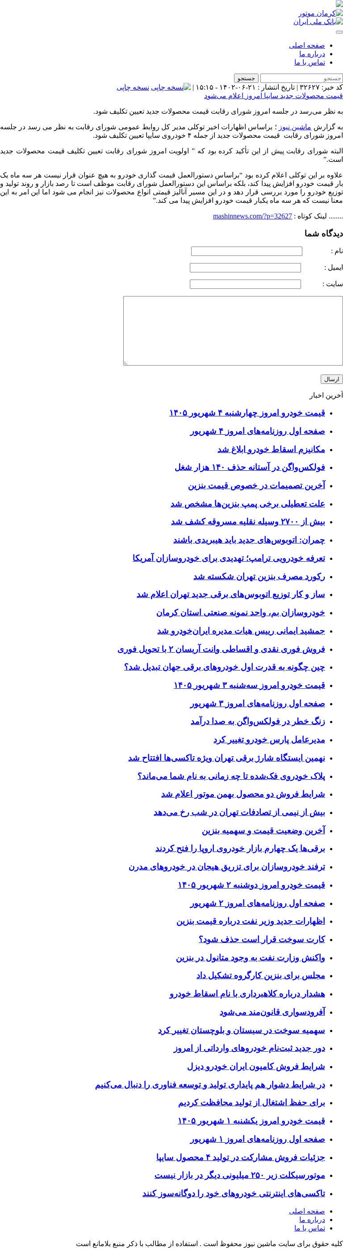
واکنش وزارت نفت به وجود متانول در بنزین (250, 957)
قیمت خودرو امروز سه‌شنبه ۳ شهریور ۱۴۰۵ (249, 685)
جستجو (246, 78)
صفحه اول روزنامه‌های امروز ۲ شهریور (257, 903)
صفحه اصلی (307, 45)
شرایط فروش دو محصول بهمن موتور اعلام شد (243, 793)
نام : (323, 251)
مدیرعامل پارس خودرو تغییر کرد (269, 739)
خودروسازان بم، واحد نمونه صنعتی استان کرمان (240, 612)
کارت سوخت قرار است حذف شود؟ (262, 939)
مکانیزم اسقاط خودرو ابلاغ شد (271, 449)
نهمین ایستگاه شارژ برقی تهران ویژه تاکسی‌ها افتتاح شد (226, 757)
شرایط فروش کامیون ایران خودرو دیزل (256, 1066)
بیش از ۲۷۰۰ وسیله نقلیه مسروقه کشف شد (248, 521)
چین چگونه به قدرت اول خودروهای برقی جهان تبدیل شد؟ (224, 666)
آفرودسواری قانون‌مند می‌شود (272, 1011)
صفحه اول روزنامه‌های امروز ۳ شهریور (257, 703)
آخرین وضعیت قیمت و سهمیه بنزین (263, 830)
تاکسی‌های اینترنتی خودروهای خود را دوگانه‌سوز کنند (233, 1193)
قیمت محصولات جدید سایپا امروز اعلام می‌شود (273, 95)
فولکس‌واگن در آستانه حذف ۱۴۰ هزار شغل (250, 467)
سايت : (323, 284)
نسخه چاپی (133, 87)
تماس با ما (309, 62)
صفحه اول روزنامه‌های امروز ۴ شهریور (257, 431)
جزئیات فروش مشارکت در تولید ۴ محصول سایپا (240, 1157)
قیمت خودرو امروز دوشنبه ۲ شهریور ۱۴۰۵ (251, 884)
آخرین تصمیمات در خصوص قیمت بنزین (256, 485)
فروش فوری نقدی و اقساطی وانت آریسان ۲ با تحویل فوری (221, 649)
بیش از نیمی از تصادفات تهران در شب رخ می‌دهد (239, 812)
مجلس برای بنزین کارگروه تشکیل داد (261, 975)
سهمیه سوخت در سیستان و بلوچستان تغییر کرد (241, 1030)
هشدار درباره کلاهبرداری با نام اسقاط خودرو (247, 993)
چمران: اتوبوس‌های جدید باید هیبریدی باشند (249, 539)
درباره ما (312, 54)
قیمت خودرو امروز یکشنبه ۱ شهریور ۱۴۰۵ (251, 1120)
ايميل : (323, 267)
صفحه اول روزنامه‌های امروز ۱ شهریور (257, 1139)
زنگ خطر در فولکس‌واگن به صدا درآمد (258, 721)
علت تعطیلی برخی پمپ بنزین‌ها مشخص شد (248, 503)
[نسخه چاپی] (171, 87)
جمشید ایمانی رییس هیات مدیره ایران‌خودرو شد (241, 630)
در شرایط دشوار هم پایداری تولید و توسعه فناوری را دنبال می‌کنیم (210, 1084)
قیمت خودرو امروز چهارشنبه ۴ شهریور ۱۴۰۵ (247, 412)
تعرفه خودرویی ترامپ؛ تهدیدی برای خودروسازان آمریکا (229, 558)
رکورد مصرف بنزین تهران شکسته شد (259, 576)
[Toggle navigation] (339, 32)
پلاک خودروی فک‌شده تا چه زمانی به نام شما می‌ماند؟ (231, 776)
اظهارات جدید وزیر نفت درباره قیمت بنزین (250, 921)
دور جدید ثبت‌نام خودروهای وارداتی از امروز (249, 1048)
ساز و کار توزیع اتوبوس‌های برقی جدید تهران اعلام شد (231, 594)
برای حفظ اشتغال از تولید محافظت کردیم (251, 1102)
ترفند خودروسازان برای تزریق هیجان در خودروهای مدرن (227, 866)
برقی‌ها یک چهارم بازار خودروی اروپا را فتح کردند (240, 848)
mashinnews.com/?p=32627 (252, 216)
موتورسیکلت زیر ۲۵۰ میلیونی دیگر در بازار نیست (240, 1175)
